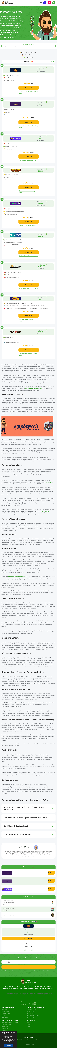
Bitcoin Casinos (5, 1030)
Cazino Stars (4, 1009)
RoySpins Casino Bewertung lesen (27, 320)
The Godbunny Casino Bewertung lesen (28, 126)
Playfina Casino (5, 1011)
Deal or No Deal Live (8, 915)
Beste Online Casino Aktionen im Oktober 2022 (8, 902)
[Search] (44, 2)
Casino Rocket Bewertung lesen (28, 225)
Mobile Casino (4, 1026)
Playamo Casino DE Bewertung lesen (28, 354)
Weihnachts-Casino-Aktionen (8, 909)
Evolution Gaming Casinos (33, 1015)
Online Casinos (4, 1028)
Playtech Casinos (30, 1017)
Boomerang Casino (5, 1013)
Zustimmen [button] (8, 1045)
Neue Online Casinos (6, 1024)
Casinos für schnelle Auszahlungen (9, 1022)
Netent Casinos (30, 1011)
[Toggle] (53, 2)
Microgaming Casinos (31, 1009)
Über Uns (29, 1022)
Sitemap (28, 1026)
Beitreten (51, 873)
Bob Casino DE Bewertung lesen (28, 288)
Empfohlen (27, 61)
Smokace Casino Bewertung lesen (27, 192)
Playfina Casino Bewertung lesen (28, 160)
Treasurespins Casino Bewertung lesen (28, 92)
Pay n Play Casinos (31, 1013)
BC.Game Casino (5, 1017)
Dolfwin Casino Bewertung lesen (28, 256)
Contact (28, 1024)
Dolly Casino (4, 1015)
